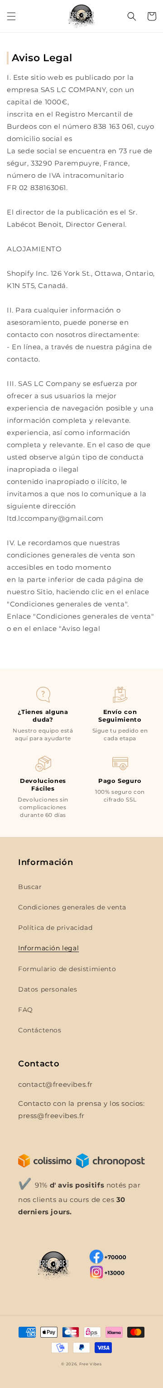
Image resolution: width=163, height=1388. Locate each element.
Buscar (30, 887)
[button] (11, 16)
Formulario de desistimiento (67, 969)
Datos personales (47, 989)
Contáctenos (40, 1030)
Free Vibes (90, 1364)
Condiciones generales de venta (72, 907)
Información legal (48, 948)
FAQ (25, 1010)
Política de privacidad (55, 928)
